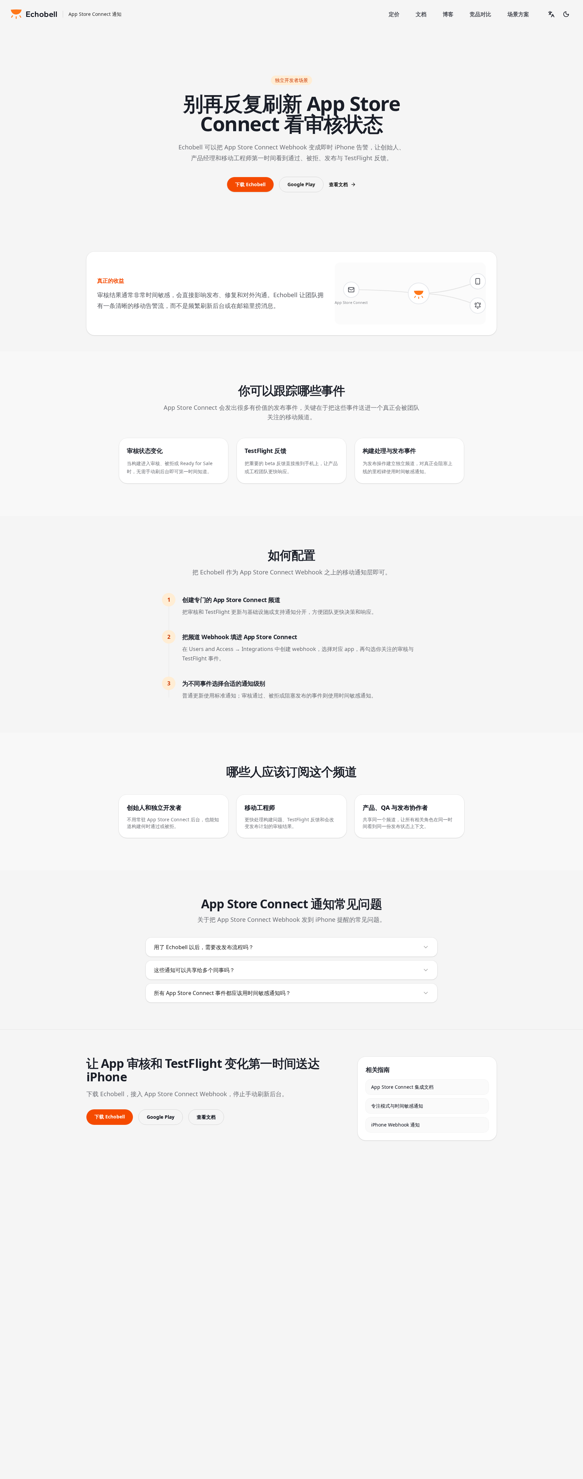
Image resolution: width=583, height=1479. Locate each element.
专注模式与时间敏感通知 (397, 1106)
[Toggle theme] (566, 14)
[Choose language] (551, 14)
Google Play (301, 184)
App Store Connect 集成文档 (402, 1087)
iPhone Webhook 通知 (395, 1124)
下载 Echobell (250, 184)
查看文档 (338, 184)
